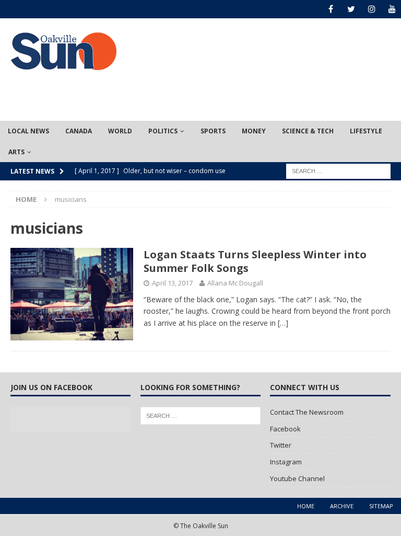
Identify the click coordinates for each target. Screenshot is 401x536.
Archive (341, 506)
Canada (78, 131)
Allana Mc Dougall (235, 283)
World (120, 131)
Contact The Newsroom (307, 412)
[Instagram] (371, 9)
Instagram (286, 461)
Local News (28, 131)
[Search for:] (338, 170)
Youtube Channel (297, 478)
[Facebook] (331, 9)
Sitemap (381, 506)
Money (254, 131)
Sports (213, 131)
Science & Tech (308, 131)
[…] (283, 323)
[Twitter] (351, 9)
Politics (163, 131)
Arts (16, 151)
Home (305, 506)
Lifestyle (366, 131)
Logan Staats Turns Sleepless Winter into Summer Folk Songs (255, 261)
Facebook (285, 429)
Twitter (280, 445)
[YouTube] (392, 9)
